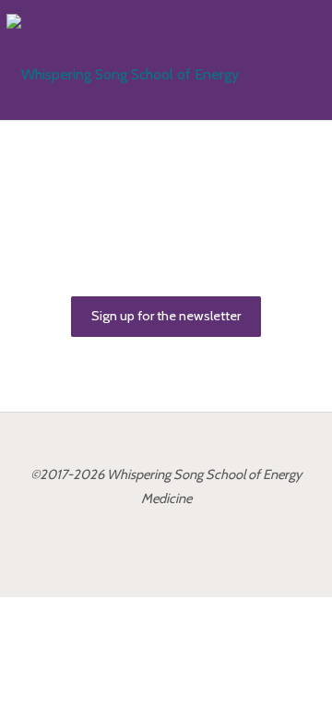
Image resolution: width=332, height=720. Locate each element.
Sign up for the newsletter (166, 315)
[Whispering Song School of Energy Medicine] (143, 60)
